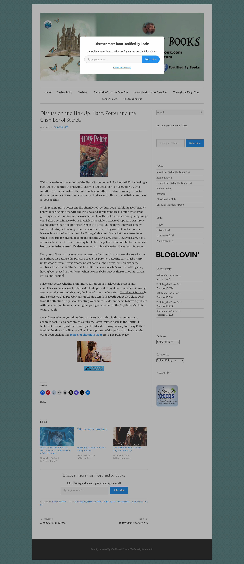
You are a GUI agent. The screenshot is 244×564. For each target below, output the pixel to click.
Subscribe (150, 59)
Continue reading (122, 67)
